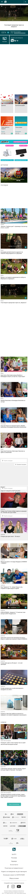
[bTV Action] (6, 817)
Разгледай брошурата (20, 141)
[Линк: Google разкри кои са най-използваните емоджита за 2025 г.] (14, 682)
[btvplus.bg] (4, 822)
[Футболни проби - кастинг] (14, 175)
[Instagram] (13, 886)
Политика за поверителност (14, 868)
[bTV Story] (15, 817)
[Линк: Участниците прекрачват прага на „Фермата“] (14, 13)
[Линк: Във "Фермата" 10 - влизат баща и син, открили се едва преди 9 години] (14, 581)
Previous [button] (3, 175)
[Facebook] (8, 886)
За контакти (14, 864)
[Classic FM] (10, 843)
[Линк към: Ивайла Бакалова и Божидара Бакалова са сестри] (14, 394)
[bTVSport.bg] (21, 826)
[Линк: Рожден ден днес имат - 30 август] (14, 530)
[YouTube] (19, 886)
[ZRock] (17, 843)
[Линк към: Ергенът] (7, 104)
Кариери (14, 861)
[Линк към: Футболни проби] (21, 104)
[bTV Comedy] (12, 814)
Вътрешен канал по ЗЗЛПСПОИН (14, 875)
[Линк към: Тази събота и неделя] (7, 126)
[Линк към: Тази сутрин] (21, 126)
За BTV (14, 854)
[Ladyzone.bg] (12, 826)
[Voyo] (4, 826)
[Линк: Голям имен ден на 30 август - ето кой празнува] (14, 657)
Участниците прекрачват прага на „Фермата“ (14, 25)
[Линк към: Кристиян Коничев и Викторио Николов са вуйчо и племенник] (14, 445)
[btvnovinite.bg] (13, 822)
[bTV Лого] (14, 849)
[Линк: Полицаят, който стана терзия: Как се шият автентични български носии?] (14, 736)
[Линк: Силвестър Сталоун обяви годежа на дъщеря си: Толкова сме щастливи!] (14, 505)
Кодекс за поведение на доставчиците (14, 871)
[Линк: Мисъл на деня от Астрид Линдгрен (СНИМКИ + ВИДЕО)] (14, 555)
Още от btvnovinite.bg (14, 804)
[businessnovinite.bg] (23, 822)
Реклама (14, 858)
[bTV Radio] (14, 838)
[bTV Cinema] (20, 814)
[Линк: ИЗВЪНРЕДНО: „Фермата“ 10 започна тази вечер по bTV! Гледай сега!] (14, 606)
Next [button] (25, 175)
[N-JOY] (6, 838)
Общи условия (14, 878)
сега (3, 32)
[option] (14, 175)
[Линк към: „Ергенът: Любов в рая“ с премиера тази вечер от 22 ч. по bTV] (14, 220)
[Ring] (23, 817)
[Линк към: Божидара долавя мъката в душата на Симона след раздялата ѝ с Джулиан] (14, 246)
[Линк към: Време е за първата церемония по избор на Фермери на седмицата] (14, 271)
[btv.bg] (6, 814)
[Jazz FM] (22, 838)
